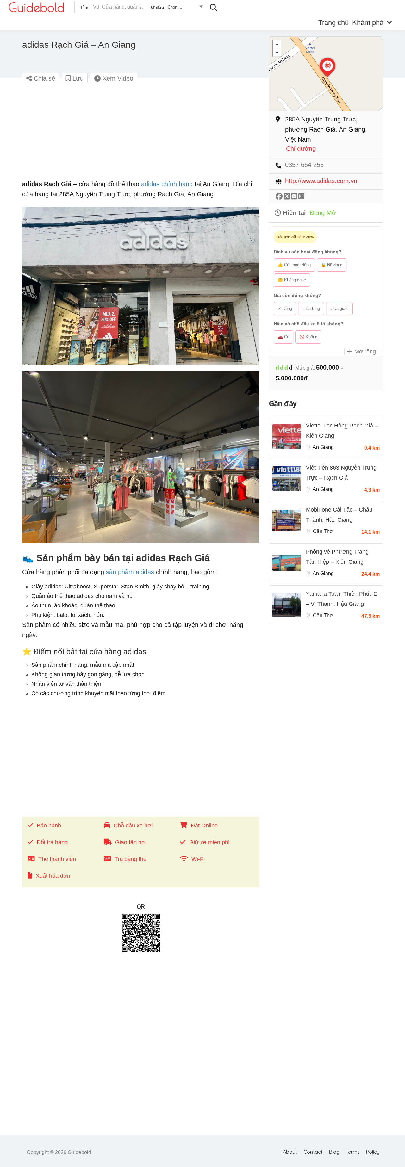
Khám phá (367, 23)
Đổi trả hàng (52, 842)
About (290, 1152)
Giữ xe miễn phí (209, 842)
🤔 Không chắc (292, 280)
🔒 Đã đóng (331, 264)
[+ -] (326, 74)
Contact (313, 1152)
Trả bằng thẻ (130, 859)
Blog (334, 1152)
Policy (373, 1152)
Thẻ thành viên (57, 859)
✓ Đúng (285, 308)
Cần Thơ (323, 531)
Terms (353, 1152)
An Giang (323, 447)
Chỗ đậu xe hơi (133, 825)
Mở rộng (364, 351)
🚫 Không (308, 337)
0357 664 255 (304, 165)
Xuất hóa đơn (53, 876)
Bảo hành (49, 825)
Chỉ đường (301, 148)
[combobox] (176, 8)
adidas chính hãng (167, 184)
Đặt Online (204, 825)
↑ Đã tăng (311, 308)
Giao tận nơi (130, 842)
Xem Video (117, 78)
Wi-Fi (198, 859)
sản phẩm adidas (130, 571)
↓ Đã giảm (339, 308)
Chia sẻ (43, 78)
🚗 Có (283, 337)
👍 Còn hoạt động (294, 264)
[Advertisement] (140, 134)
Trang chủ (333, 23)
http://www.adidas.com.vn (321, 181)
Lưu (77, 78)
